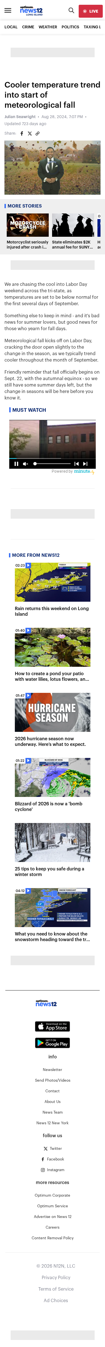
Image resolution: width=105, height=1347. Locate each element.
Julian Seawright (20, 117)
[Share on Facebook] (22, 133)
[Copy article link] (37, 133)
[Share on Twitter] (29, 133)
